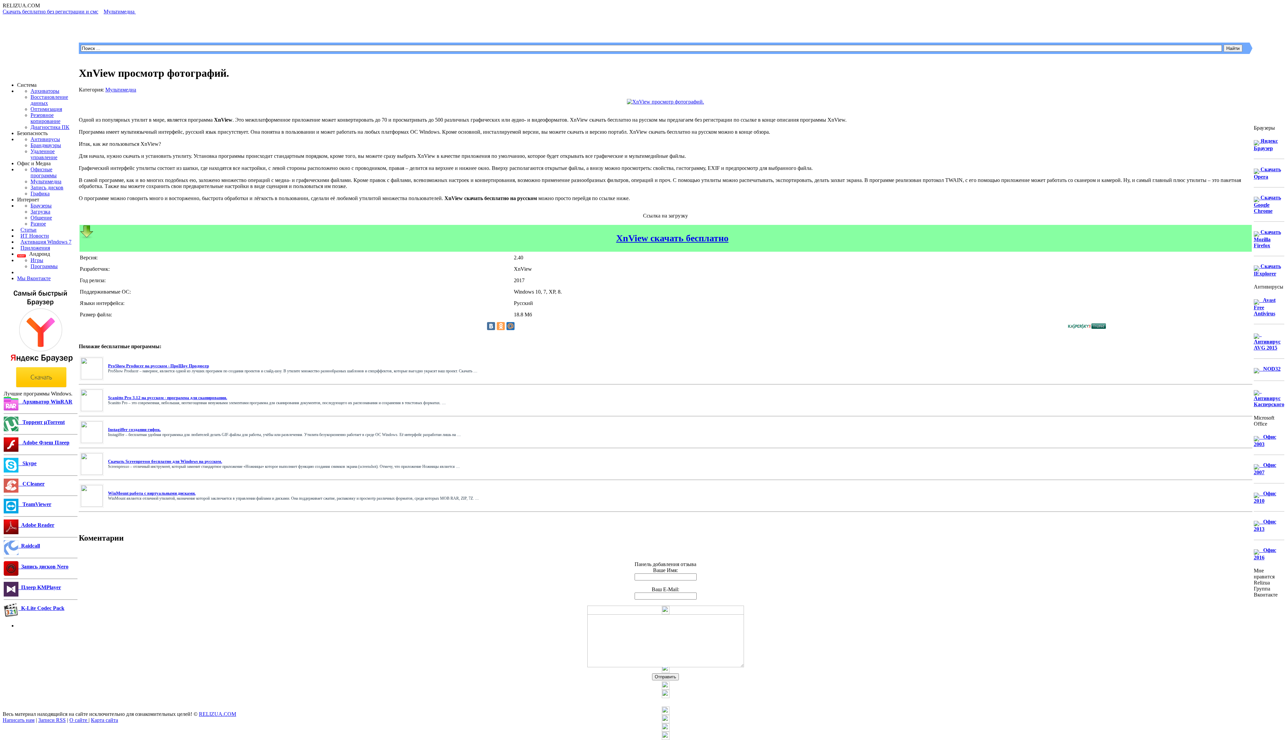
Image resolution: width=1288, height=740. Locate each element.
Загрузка (40, 211)
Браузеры (41, 205)
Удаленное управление (44, 154)
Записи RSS (52, 720)
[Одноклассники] (501, 326)
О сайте (79, 720)
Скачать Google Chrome (1267, 204)
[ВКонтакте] (491, 326)
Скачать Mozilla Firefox (1267, 238)
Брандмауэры (46, 145)
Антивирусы (45, 139)
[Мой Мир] (510, 326)
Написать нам (19, 720)
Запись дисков (47, 187)
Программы (44, 266)
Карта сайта (104, 720)
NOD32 (1270, 369)
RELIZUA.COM (217, 714)
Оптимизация (46, 109)
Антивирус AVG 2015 (1267, 341)
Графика (40, 193)
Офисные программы (44, 172)
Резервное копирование (45, 118)
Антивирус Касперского (1269, 397)
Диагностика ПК (50, 127)
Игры (37, 260)
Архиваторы (45, 91)
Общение (41, 218)
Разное (38, 224)
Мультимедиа (46, 181)
